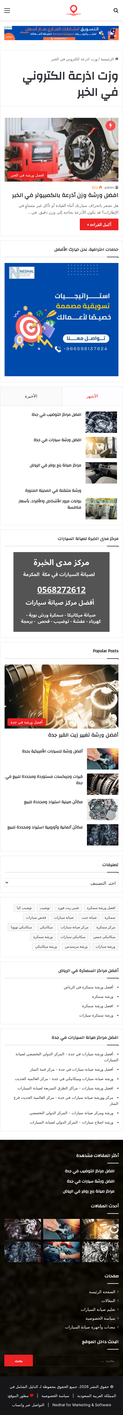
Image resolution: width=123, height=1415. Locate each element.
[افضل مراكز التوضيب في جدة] (101, 422)
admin (109, 187)
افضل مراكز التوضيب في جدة (56, 414)
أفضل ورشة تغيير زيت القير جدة (83, 735)
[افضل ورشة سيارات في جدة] (101, 447)
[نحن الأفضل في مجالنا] (61, 32)
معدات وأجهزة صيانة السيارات (90, 1327)
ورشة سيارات (105, 946)
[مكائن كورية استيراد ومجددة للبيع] (61, 1252)
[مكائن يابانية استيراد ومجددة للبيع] (100, 1252)
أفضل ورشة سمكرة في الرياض (88, 987)
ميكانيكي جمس (104, 937)
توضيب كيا (24, 908)
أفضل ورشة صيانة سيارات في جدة (85, 1069)
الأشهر (92, 396)
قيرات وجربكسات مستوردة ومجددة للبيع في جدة (44, 780)
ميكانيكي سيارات (73, 937)
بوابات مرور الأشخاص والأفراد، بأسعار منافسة (50, 504)
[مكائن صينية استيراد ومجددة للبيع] (102, 809)
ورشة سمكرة (43, 937)
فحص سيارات (36, 917)
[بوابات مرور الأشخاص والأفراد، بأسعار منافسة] (101, 508)
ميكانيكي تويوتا (21, 927)
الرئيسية (108, 59)
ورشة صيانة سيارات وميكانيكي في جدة (82, 1078)
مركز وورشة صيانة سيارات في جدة (85, 1097)
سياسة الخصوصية (100, 1318)
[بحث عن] (116, 12)
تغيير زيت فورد (68, 908)
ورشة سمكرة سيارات (96, 1015)
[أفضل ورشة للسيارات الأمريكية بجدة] (102, 759)
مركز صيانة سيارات (74, 927)
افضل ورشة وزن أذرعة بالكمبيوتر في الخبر (65, 195)
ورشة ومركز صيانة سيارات (91, 1112)
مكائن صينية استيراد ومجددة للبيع (53, 802)
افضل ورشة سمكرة (101, 908)
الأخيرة (31, 396)
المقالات (108, 1300)
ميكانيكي (46, 927)
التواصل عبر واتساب (28, 1404)
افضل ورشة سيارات (97, 1088)
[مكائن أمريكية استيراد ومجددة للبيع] (22, 1229)
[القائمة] (7, 12)
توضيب (45, 908)
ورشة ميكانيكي (46, 946)
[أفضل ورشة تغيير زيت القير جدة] (100, 1229)
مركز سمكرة (105, 927)
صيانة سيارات (64, 917)
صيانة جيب (89, 917)
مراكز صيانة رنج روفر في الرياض (55, 465)
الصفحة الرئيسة (102, 1291)
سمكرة (110, 917)
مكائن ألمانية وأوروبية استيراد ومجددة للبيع (45, 827)
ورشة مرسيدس (76, 946)
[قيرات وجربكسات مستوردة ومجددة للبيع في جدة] (102, 784)
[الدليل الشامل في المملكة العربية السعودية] (86, 10)
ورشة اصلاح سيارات (97, 1122)
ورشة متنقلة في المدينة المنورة (53, 490)
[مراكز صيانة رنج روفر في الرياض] (101, 473)
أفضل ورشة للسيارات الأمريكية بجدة (52, 751)
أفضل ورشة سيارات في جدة (90, 1054)
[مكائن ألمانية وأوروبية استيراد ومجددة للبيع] (102, 835)
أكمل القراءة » (99, 224)
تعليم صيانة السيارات (98, 1309)
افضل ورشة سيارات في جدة (57, 440)
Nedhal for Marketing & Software (81, 1404)
